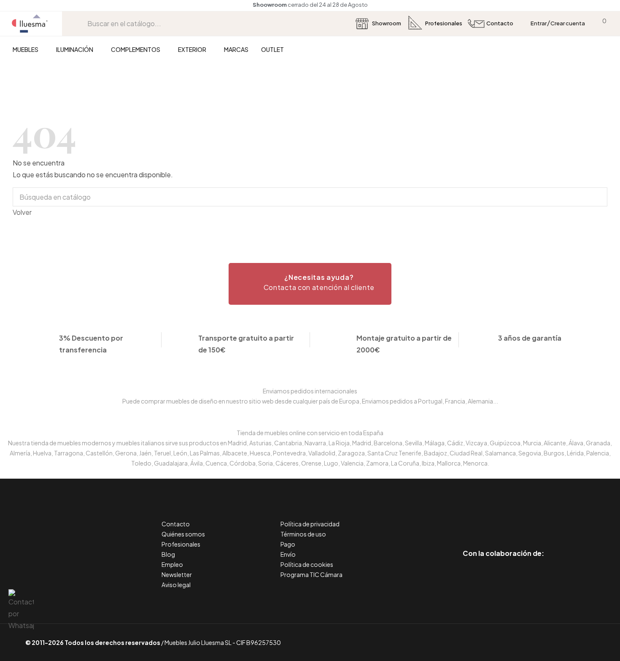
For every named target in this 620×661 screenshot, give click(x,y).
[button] (310, 284)
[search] (81, 23)
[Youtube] (541, 517)
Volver (22, 212)
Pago (287, 544)
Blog (168, 554)
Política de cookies (306, 564)
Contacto (176, 524)
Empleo (172, 564)
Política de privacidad (310, 524)
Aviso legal (176, 584)
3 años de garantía (529, 337)
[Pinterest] (484, 517)
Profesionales (181, 544)
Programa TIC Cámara (311, 574)
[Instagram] (522, 517)
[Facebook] (465, 517)
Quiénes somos (183, 534)
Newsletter (177, 574)
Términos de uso (303, 534)
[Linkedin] (503, 517)
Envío (288, 554)
